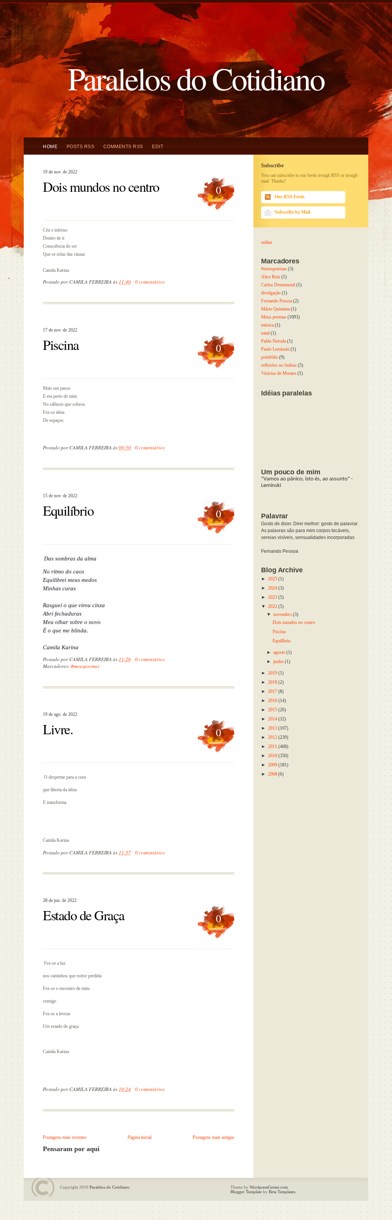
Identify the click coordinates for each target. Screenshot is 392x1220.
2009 (273, 765)
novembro (283, 614)
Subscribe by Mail (292, 212)
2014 (273, 719)
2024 (273, 588)
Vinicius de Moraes (278, 373)
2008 (273, 774)
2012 (273, 737)
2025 (273, 578)
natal (265, 333)
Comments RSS (123, 146)
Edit (157, 146)
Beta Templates (282, 1191)
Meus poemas (273, 317)
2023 (273, 597)
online (266, 242)
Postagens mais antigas (213, 1137)
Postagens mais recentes (65, 1137)
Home (50, 146)
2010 (273, 755)
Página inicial (139, 1137)
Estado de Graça (83, 915)
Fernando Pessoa (276, 301)
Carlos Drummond (278, 284)
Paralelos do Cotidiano (196, 78)
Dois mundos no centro (101, 186)
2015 (273, 709)
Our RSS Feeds (289, 196)
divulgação (271, 293)
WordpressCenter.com (269, 1187)
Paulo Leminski (275, 349)
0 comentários (150, 281)
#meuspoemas (85, 666)
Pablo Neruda (273, 341)
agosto (279, 652)
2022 (273, 606)
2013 (273, 728)
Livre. (58, 729)
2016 (273, 700)
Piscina (61, 344)
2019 (273, 673)
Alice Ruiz (270, 276)
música (267, 325)
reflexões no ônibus (279, 365)
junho (279, 661)
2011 (273, 746)
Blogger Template (246, 1191)
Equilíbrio (68, 510)
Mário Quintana (275, 309)
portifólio (269, 357)
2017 (273, 691)
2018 (273, 682)
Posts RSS (81, 146)
